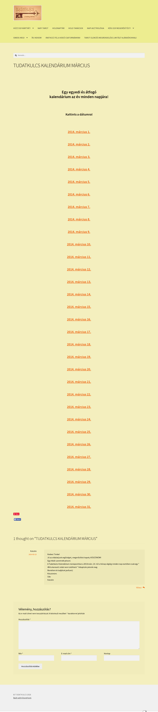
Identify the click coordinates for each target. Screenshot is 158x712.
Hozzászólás (25, 619)
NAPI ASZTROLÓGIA (95, 28)
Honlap (107, 653)
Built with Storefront (22, 698)
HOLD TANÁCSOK (75, 28)
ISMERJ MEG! (18, 37)
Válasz (139, 587)
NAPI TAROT (43, 28)
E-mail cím (66, 653)
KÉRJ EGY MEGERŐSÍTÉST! (119, 28)
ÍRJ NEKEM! (37, 37)
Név (21, 653)
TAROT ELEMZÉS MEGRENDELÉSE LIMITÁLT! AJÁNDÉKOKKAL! (110, 37)
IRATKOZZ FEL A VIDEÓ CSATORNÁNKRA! (63, 37)
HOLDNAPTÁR (58, 28)
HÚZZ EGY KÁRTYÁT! (21, 28)
